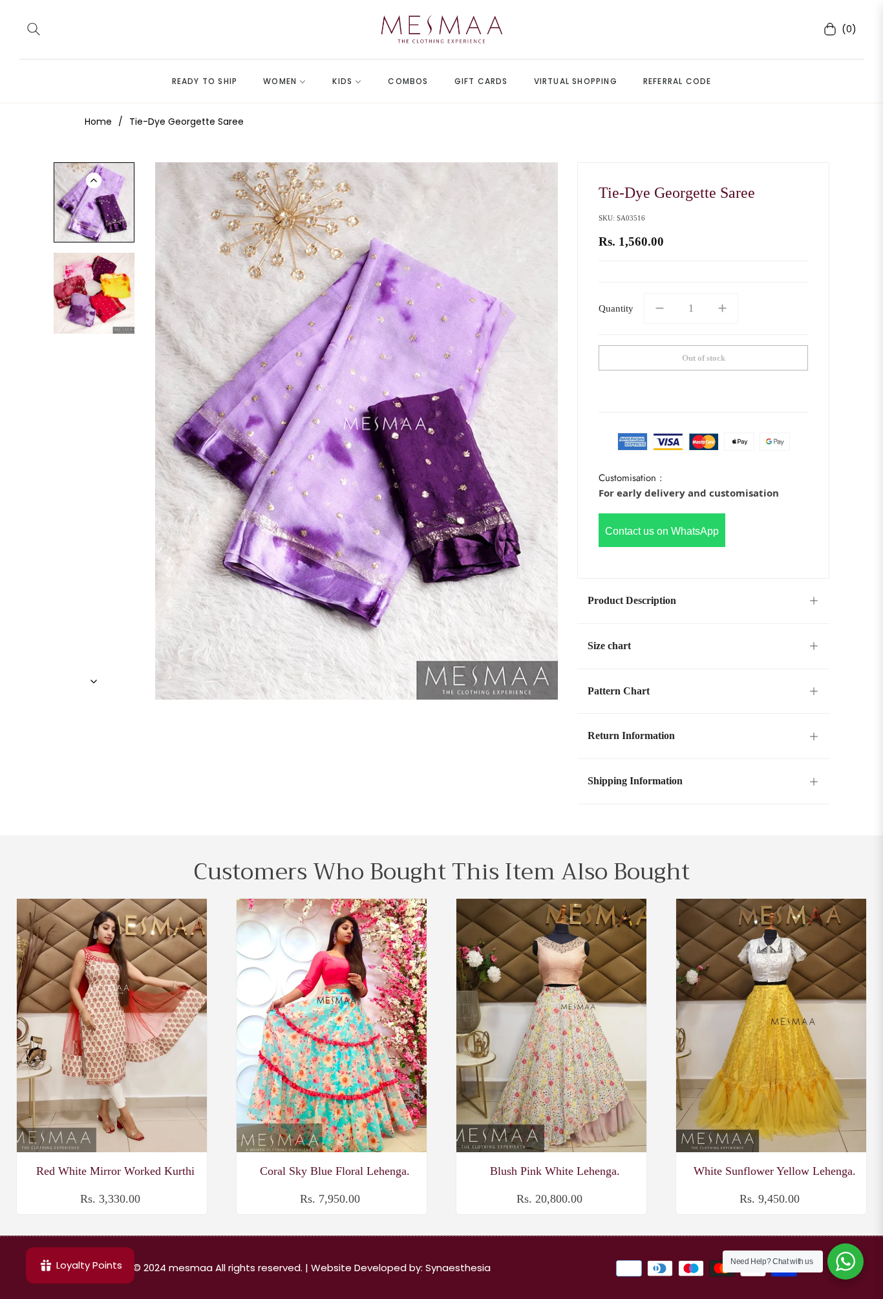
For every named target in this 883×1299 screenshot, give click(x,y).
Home (98, 121)
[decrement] (659, 308)
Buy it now (703, 388)
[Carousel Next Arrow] (93, 681)
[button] (33, 29)
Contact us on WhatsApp (662, 531)
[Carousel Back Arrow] (93, 180)
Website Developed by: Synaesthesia (401, 1267)
